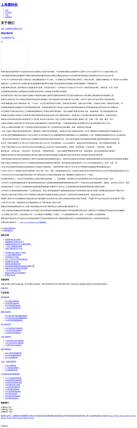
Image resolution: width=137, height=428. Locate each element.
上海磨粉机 (16, 416)
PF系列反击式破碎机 (13, 333)
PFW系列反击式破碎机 (13, 330)
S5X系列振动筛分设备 (13, 382)
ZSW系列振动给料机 (13, 391)
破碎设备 (42, 416)
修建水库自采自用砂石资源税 (16, 268)
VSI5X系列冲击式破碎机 (14, 343)
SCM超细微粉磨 (11, 370)
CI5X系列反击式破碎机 (14, 328)
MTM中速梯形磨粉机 (13, 355)
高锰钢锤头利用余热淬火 (14, 242)
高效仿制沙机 (7, 33)
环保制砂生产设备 (12, 257)
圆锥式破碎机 (6, 312)
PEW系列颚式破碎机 (13, 306)
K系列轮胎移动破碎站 (13, 380)
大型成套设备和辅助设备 (10, 374)
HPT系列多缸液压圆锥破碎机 (16, 318)
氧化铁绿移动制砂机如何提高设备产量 (19, 266)
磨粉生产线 (18, 29)
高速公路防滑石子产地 (13, 249)
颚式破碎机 (5, 297)
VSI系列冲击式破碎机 (13, 345)
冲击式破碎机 (6, 337)
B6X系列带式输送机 (12, 396)
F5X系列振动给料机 (12, 387)
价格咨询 (4, 426)
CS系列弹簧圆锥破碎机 (14, 320)
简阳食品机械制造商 (13, 264)
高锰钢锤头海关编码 (13, 240)
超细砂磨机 (50, 416)
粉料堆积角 (8, 230)
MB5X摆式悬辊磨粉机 (13, 353)
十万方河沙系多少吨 (13, 271)
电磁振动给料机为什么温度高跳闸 (18, 244)
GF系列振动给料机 (12, 389)
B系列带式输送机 (11, 398)
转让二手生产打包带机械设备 (16, 259)
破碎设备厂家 (83, 416)
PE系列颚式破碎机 (12, 303)
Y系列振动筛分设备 (12, 385)
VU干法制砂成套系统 (13, 378)
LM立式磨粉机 (10, 365)
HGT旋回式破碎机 (12, 301)
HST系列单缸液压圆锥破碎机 (16, 316)
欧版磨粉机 (25, 416)
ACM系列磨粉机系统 (13, 255)
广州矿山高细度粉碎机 (13, 246)
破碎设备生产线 (61, 416)
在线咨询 (4, 288)
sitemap (110, 416)
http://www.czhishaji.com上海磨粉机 (33, 222)
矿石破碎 (104, 416)
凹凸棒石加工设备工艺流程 (15, 252)
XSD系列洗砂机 (11, 394)
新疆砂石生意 (10, 275)
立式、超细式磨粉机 (8, 362)
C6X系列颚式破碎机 (12, 308)
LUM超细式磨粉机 (12, 368)
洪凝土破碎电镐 (9, 228)
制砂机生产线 (6, 416)
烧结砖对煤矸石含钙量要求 (15, 273)
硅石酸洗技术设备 (12, 262)
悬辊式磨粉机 (6, 349)
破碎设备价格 (72, 416)
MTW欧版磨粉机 (11, 358)
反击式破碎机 (6, 324)
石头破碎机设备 (95, 416)
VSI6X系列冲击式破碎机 (14, 341)
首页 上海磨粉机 (7, 29)
